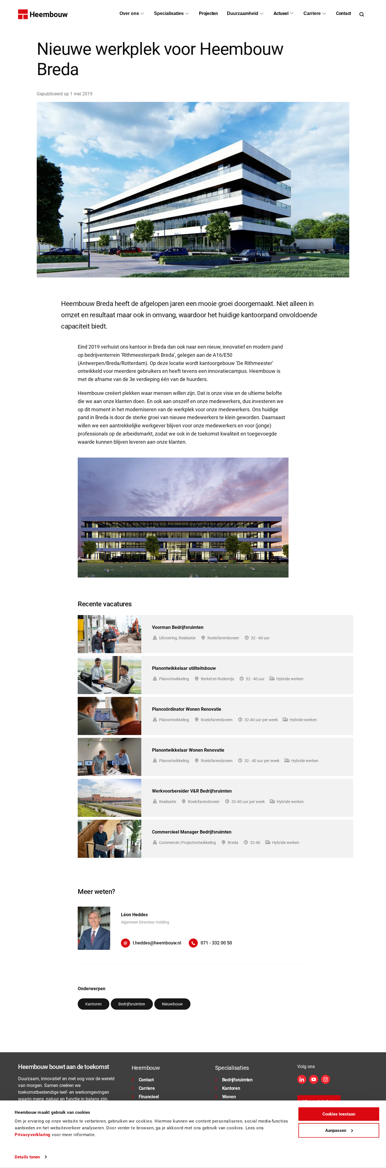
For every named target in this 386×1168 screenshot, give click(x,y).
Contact (146, 1079)
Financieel (149, 1096)
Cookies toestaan (338, 1114)
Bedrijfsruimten (237, 1079)
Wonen (229, 1096)
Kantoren (231, 1088)
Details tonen (27, 1157)
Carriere (147, 1088)
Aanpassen (335, 1130)
